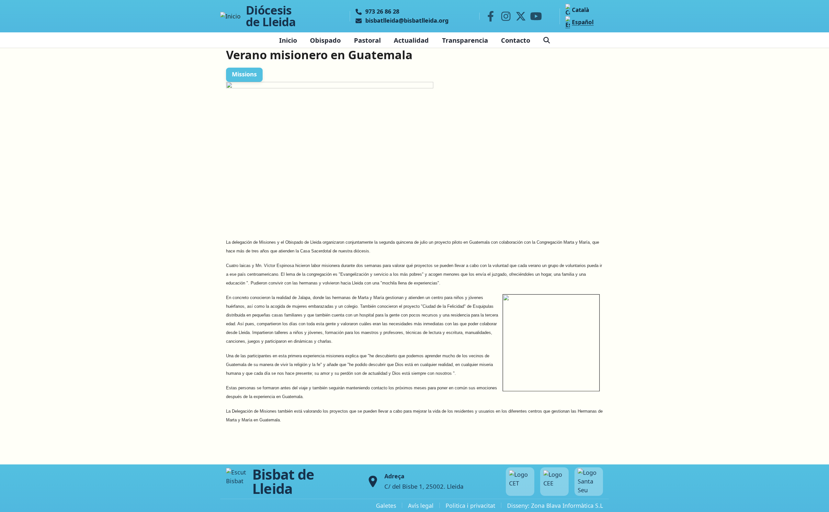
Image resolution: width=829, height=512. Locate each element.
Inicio (288, 40)
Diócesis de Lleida (271, 16)
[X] (521, 16)
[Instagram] (505, 16)
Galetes (386, 505)
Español (583, 22)
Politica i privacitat (470, 505)
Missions (244, 74)
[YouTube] (535, 16)
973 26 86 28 (382, 11)
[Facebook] (490, 16)
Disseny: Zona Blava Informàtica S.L (555, 505)
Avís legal (421, 505)
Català (580, 10)
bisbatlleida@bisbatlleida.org (407, 20)
